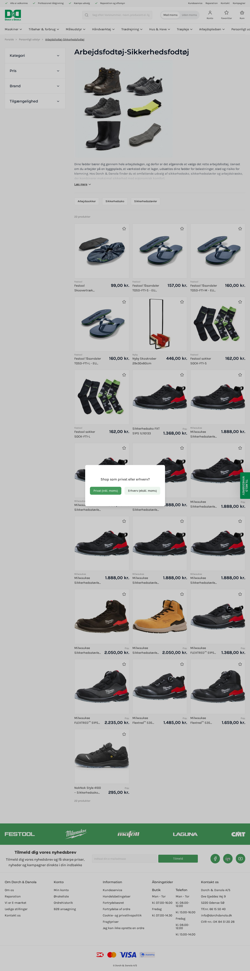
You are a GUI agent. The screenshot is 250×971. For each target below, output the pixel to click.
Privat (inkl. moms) (105, 491)
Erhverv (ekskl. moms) (142, 491)
